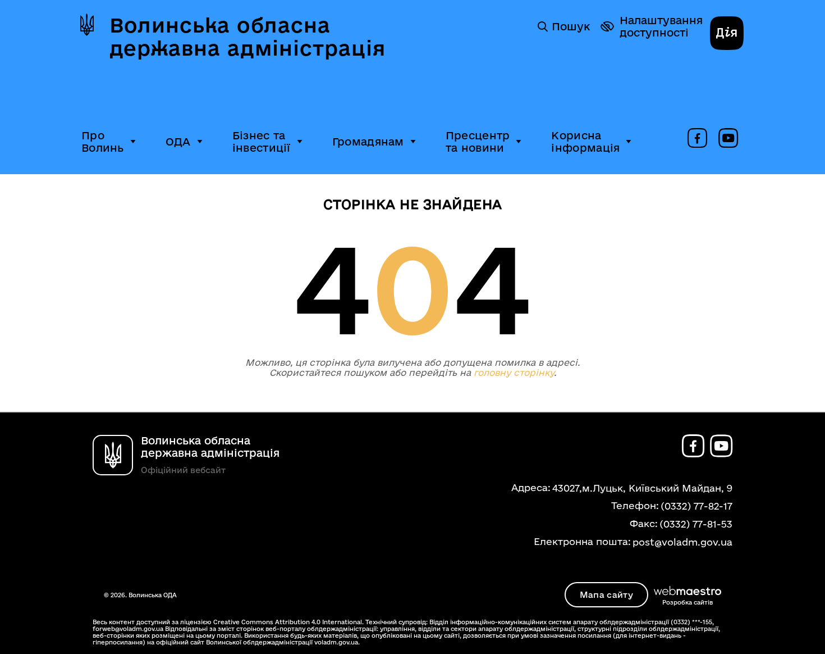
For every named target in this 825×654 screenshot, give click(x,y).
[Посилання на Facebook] (697, 139)
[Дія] (727, 34)
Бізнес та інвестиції (261, 141)
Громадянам (368, 141)
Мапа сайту (606, 595)
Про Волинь (102, 141)
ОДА (178, 141)
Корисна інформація (585, 141)
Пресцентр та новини (478, 141)
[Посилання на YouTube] (728, 139)
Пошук (571, 26)
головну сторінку (514, 372)
